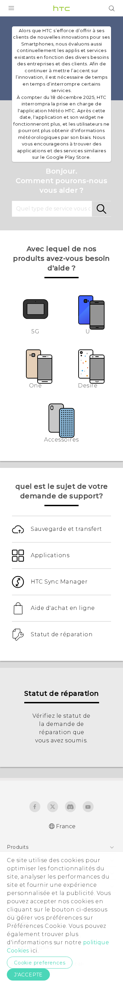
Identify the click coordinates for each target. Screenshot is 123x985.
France (66, 826)
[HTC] (61, 8)
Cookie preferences (39, 963)
